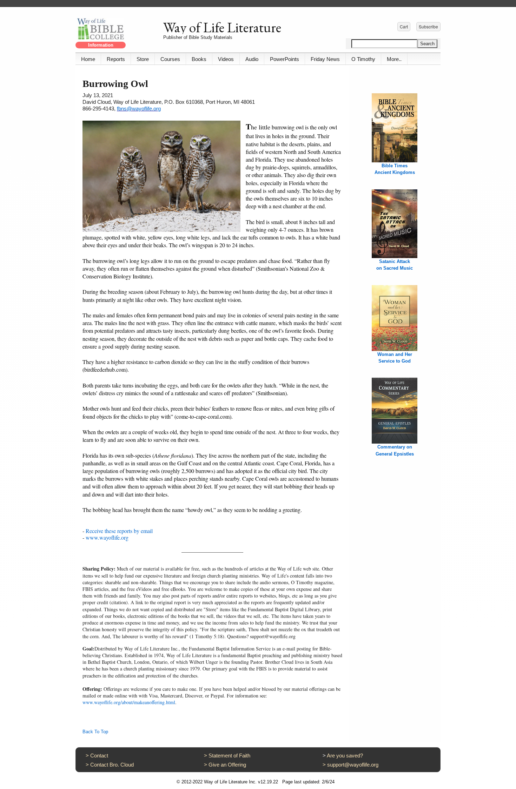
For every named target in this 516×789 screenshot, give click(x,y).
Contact (99, 755)
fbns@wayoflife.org (139, 109)
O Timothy (363, 59)
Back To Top (95, 731)
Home (88, 59)
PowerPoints (284, 59)
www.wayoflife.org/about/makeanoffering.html (128, 702)
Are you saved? (345, 755)
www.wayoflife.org (107, 537)
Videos (226, 59)
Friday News (325, 59)
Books (199, 59)
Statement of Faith (229, 755)
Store (143, 59)
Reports (116, 59)
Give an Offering (227, 765)
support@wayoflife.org (352, 765)
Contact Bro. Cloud (112, 765)
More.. (394, 59)
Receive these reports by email (119, 530)
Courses (170, 59)
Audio (251, 59)
